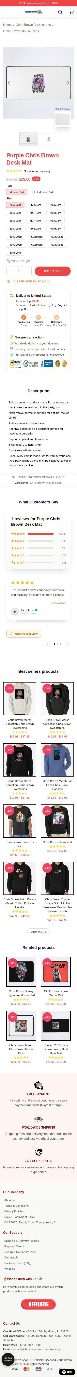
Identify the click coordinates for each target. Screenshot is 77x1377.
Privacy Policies (14, 1211)
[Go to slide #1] (28, 139)
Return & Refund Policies (20, 1251)
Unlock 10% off (8, 1359)
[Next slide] (68, 83)
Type (9, 185)
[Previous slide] (9, 83)
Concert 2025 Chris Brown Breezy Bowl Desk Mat (56, 1049)
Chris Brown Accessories (33, 24)
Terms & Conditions (16, 1205)
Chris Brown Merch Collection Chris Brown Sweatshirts (20, 723)
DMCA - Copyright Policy (19, 1216)
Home (7, 24)
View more (38, 931)
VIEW (19, 711)
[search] (60, 12)
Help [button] (69, 1372)
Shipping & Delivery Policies (21, 1240)
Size (9, 198)
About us (9, 1200)
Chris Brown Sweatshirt (57, 842)
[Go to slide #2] (48, 139)
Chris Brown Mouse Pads (21, 31)
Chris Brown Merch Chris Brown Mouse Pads (21, 1049)
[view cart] (71, 12)
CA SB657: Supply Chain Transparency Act (31, 1222)
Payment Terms (14, 1246)
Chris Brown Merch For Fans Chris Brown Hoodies (57, 784)
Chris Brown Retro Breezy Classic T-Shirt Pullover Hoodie (20, 903)
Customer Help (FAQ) (17, 1263)
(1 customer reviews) (37, 171)
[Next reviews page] (67, 644)
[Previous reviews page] (47, 644)
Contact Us (11, 1257)
